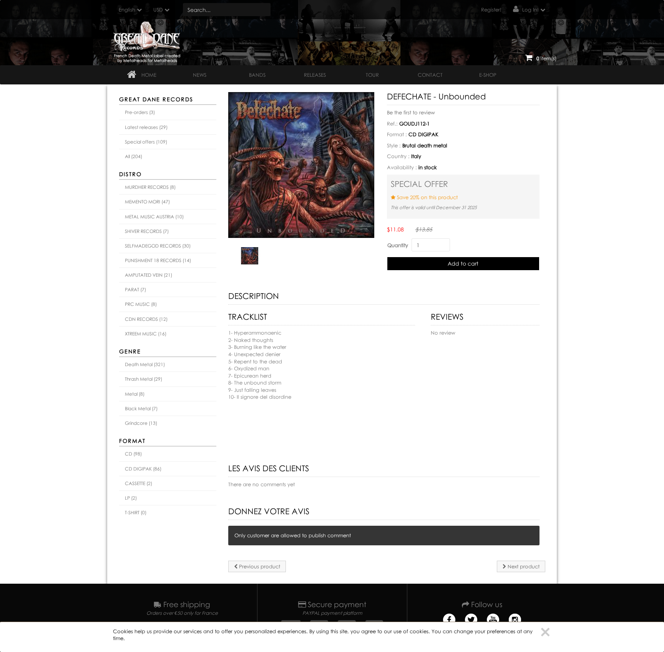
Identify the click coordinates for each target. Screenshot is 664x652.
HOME (148, 75)
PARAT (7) (135, 289)
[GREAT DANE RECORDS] (148, 40)
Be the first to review (411, 112)
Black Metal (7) (141, 408)
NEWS (199, 75)
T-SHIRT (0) (135, 512)
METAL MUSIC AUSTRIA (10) (154, 217)
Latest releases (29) (146, 127)
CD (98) (133, 454)
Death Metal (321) (145, 364)
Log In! (530, 10)
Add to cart (463, 263)
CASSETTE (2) (138, 483)
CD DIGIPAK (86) (143, 469)
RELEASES (315, 75)
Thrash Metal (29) (143, 379)
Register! (491, 10)
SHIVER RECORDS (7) (147, 231)
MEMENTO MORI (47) (147, 202)
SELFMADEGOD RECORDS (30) (158, 246)
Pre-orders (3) (140, 112)
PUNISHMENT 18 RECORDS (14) (158, 260)
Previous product (258, 566)
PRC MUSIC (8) (141, 304)
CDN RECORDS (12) (146, 319)
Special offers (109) (146, 142)
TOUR (372, 75)
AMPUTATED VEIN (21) (148, 275)
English (127, 10)
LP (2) (131, 498)
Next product (523, 566)
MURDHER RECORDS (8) (150, 187)
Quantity (397, 245)
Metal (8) (134, 394)
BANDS (257, 75)
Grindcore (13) (141, 423)
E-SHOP (487, 75)
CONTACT (430, 75)
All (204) (133, 156)
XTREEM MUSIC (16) (145, 334)
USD (158, 10)
